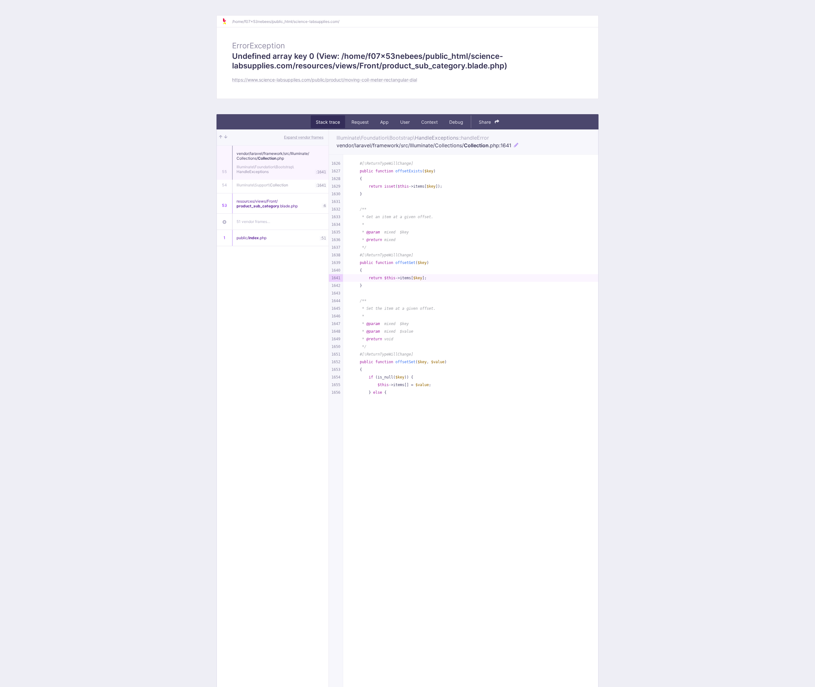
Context (429, 122)
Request (360, 122)
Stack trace (328, 122)
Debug (456, 122)
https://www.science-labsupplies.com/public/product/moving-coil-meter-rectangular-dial (324, 79)
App (384, 122)
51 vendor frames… (253, 221)
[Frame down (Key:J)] (226, 137)
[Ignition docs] (227, 21)
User (405, 122)
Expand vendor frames (303, 137)
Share (485, 122)
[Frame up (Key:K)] (221, 137)
